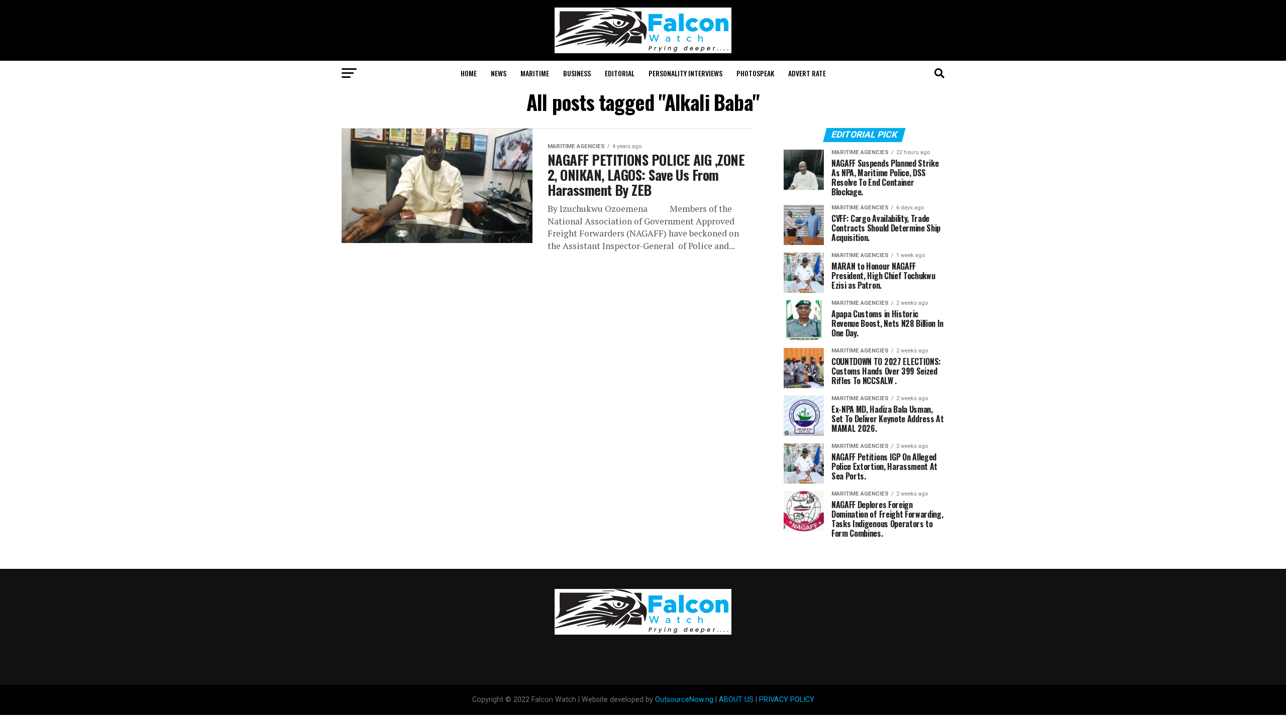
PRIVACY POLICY (786, 699)
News (498, 73)
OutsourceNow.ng (684, 699)
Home (469, 73)
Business (577, 73)
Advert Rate (807, 73)
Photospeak (755, 73)
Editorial (619, 73)
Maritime (534, 73)
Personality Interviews (685, 73)
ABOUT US (736, 699)
